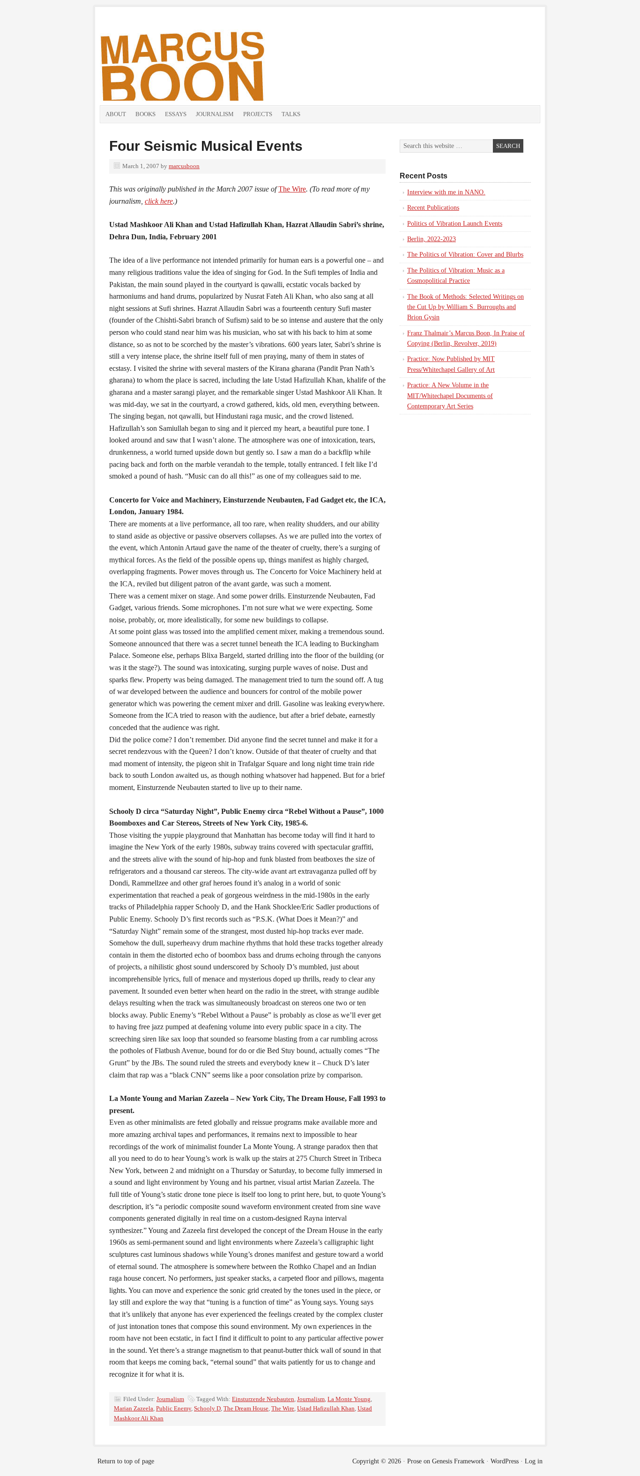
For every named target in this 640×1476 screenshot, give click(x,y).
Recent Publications (433, 207)
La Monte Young (349, 1398)
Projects (257, 114)
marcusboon (184, 166)
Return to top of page (125, 1461)
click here (159, 201)
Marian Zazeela (133, 1408)
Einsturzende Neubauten (263, 1398)
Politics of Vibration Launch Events (454, 223)
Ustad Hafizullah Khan (326, 1408)
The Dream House (245, 1408)
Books (145, 114)
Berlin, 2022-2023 (431, 239)
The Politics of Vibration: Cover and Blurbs (465, 254)
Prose (414, 1461)
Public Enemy (173, 1408)
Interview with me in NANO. (446, 192)
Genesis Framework (458, 1461)
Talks (291, 114)
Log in (534, 1461)
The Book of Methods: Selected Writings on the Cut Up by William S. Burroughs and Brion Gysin (465, 307)
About (115, 114)
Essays (175, 114)
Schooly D (207, 1408)
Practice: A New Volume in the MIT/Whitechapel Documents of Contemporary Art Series (450, 396)
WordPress (505, 1461)
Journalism (215, 114)
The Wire (292, 189)
